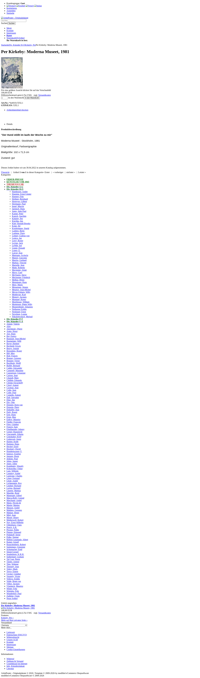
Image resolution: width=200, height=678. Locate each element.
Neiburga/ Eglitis (19, 309)
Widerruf (10, 659)
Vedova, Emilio (13, 579)
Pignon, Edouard (14, 532)
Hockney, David (14, 449)
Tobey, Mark (12, 569)
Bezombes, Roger (14, 351)
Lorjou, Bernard (13, 488)
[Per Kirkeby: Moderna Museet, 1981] (12, 88)
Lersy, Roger (17, 240)
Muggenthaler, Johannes (22, 307)
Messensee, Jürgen (20, 287)
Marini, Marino (13, 505)
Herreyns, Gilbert (19, 201)
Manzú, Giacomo (19, 258)
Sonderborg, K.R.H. (15, 554)
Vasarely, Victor (13, 576)
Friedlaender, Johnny (15, 429)
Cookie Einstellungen (16, 649)
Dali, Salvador (13, 397)
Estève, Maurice (13, 419)
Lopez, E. (16, 250)
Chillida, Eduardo (14, 380)
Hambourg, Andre (20, 191)
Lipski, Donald (18, 248)
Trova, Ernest (12, 571)
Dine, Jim (11, 400)
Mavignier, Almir (19, 270)
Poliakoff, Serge (13, 535)
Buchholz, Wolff (14, 363)
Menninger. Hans (19, 282)
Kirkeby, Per (17, 218)
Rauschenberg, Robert (16, 544)
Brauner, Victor (13, 361)
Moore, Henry (13, 517)
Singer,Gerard (13, 552)
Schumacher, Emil (14, 549)
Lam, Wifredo (13, 471)
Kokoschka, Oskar (15, 468)
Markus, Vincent (19, 263)
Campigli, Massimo (15, 370)
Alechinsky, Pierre (14, 329)
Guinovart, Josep (14, 439)
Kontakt (10, 30)
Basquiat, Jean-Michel (16, 339)
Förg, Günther (13, 424)
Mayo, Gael (17, 272)
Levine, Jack (17, 243)
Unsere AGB (12, 640)
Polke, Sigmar (13, 537)
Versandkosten (44, 95)
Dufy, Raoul (12, 412)
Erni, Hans (11, 414)
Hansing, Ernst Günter (21, 194)
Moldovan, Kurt (19, 294)
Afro (9, 326)
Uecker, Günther (14, 574)
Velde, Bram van (14, 581)
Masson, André (13, 508)
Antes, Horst (12, 331)
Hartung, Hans (13, 444)
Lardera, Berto (18, 231)
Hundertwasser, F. (14, 451)
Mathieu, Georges (14, 510)
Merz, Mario (17, 285)
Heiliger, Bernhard (20, 199)
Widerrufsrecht (13, 637)
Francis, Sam (12, 427)
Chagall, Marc (13, 378)
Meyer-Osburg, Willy (21, 292)
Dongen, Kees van (15, 405)
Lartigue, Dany (18, 233)
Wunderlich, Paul (14, 593)
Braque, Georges (14, 358)
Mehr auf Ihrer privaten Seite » (14, 620)
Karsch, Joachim (19, 216)
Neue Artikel (12, 598)
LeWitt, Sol (17, 245)
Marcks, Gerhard (19, 260)
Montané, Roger (19, 299)
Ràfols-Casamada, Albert (17, 539)
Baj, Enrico (11, 336)
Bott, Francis (12, 356)
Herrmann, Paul (19, 204)
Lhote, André (12, 481)
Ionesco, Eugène (14, 454)
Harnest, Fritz (18, 196)
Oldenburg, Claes (14, 525)
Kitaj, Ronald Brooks (21, 223)
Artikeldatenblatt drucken (17, 110)
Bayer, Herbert (13, 343)
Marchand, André (14, 500)
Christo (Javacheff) (15, 383)
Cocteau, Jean (13, 388)
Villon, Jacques (13, 584)
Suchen (12, 23)
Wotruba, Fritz (13, 591)
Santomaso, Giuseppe (16, 547)
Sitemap (10, 647)
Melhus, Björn (18, 280)
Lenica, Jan (17, 238)
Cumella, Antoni (14, 395)
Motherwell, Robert (15, 520)
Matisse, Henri (13, 512)
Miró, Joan (11, 515)
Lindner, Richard (14, 486)
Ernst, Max (11, 417)
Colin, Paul (11, 392)
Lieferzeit (11, 632)
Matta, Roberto (18, 267)
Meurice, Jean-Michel (21, 289)
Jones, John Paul (19, 211)
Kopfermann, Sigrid (20, 228)
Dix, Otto (11, 402)
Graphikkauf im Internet (17, 663)
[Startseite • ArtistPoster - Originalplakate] (14, 18)
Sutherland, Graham (15, 557)
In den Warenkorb (32, 98)
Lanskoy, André (13, 473)
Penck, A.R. (12, 527)
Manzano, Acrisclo (20, 255)
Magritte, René (13, 493)
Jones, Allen (12, 463)
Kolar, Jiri (16, 226)
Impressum (11, 33)
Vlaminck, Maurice (15, 586)
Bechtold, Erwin (14, 346)
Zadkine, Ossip (13, 596)
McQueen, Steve (19, 275)
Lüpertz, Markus (14, 490)
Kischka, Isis (17, 221)
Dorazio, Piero (13, 407)
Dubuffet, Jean (13, 410)
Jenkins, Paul (12, 459)
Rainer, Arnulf (13, 542)
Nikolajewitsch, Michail (22, 316)
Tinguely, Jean (13, 566)
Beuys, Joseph (13, 348)
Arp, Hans (11, 334)
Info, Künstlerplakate (16, 666)
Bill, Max (11, 353)
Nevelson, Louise (19, 314)
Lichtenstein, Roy (14, 483)
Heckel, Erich (12, 446)
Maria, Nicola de (14, 503)
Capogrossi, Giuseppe (16, 373)
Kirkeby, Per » (7, 618)
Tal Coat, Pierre (13, 559)
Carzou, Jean (12, 375)
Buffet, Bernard (13, 365)
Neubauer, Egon (19, 312)
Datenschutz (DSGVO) (17, 635)
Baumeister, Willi (14, 341)
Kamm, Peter (17, 214)
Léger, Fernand (13, 478)
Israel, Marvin (18, 206)
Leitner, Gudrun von (21, 236)
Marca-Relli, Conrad (15, 498)
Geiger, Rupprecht (14, 432)
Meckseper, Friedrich (21, 277)
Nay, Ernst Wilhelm (15, 522)
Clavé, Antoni (13, 385)
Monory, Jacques (19, 297)
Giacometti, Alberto (15, 434)
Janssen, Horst (13, 456)
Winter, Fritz (12, 588)
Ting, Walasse (13, 564)
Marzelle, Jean (18, 265)
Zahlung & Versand (15, 661)
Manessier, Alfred (14, 495)
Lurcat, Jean (17, 253)
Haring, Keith (12, 441)
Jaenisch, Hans (18, 209)
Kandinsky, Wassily (15, 466)
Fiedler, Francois (14, 422)
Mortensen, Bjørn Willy (22, 304)
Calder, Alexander (14, 368)
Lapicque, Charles (14, 476)
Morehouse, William (20, 302)
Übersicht (5, 172)
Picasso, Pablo (13, 530)
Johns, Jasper (12, 461)
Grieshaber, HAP (14, 437)
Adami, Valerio (13, 324)
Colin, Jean (11, 390)
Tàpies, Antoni (13, 562)
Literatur (10, 668)
